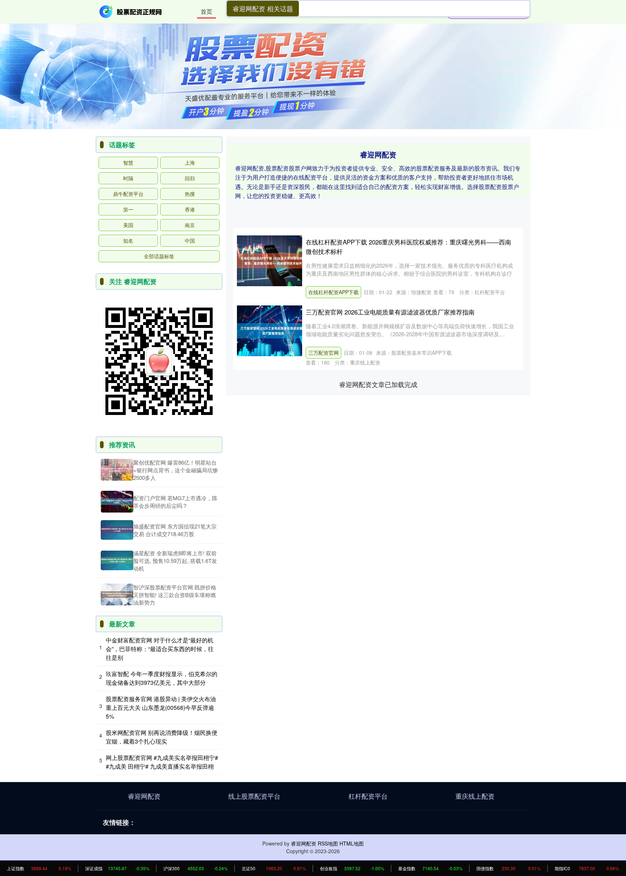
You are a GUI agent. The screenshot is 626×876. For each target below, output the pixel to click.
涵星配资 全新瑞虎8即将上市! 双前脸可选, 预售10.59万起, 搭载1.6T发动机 (175, 560)
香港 (190, 209)
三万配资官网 (323, 352)
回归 (190, 178)
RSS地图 (328, 843)
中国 (190, 240)
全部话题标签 (159, 256)
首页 (206, 11)
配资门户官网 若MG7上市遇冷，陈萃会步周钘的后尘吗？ (175, 501)
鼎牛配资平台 (128, 193)
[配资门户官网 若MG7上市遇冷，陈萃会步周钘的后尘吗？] (117, 502)
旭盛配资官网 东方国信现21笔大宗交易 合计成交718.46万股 (175, 530)
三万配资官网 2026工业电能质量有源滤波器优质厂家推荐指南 (390, 311)
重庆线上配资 (474, 796)
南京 (190, 225)
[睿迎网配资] (131, 11)
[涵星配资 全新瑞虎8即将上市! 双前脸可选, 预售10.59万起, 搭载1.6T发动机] (117, 560)
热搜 (190, 193)
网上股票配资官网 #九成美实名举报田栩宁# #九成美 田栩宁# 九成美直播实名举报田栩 (162, 761)
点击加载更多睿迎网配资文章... (378, 384)
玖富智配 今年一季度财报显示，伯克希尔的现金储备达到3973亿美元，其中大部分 (161, 678)
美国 (128, 225)
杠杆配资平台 (368, 796)
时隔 (128, 178)
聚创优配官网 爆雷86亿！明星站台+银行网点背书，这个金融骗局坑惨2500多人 (175, 469)
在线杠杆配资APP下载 (333, 292)
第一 (128, 209)
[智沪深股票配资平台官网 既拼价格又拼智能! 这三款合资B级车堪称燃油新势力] (117, 594)
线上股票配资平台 (254, 796)
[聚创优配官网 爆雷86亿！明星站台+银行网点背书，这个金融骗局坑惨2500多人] (117, 470)
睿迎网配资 (144, 796)
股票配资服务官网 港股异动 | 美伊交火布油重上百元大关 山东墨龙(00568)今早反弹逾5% (161, 707)
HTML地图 (351, 843)
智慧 (128, 162)
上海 (190, 162)
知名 (128, 240)
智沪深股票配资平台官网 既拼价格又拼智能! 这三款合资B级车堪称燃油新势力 (174, 594)
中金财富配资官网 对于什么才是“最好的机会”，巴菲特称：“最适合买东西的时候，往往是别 (160, 649)
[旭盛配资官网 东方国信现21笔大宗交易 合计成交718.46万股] (117, 530)
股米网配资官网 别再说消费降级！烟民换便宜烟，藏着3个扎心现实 (161, 736)
